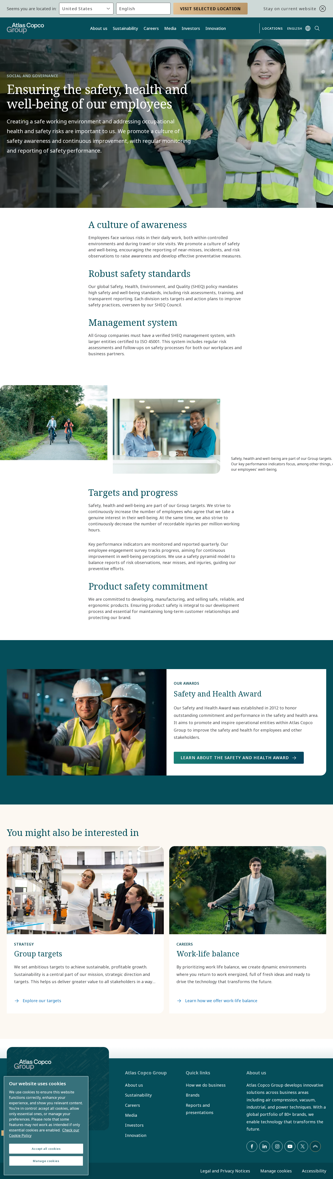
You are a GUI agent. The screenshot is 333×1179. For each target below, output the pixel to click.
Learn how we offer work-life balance (221, 1000)
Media (170, 28)
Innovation (215, 28)
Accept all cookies (46, 1149)
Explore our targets (42, 1000)
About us (98, 28)
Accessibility (314, 1171)
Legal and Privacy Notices (225, 1171)
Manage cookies (276, 1171)
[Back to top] (315, 1146)
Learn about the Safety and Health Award (235, 757)
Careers (151, 28)
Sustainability (125, 28)
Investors (191, 28)
